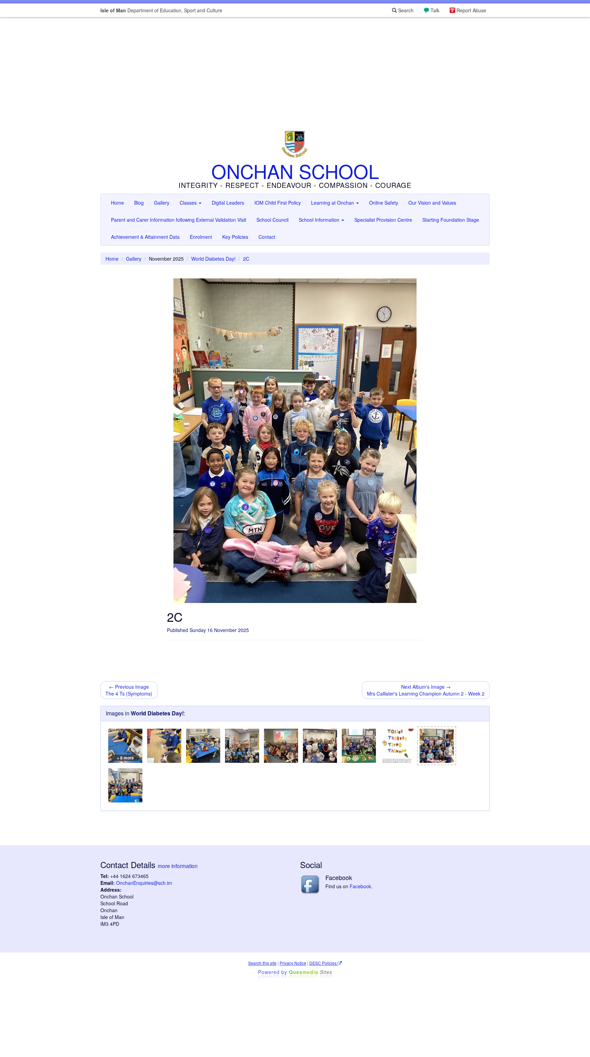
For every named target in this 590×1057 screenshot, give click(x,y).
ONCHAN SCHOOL (295, 170)
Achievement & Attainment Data (145, 236)
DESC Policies (323, 963)
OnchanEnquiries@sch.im (144, 882)
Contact (266, 236)
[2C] (436, 745)
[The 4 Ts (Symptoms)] (397, 745)
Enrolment (201, 236)
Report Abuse (471, 10)
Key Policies (235, 236)
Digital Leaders (228, 202)
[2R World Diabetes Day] (125, 785)
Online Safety (383, 202)
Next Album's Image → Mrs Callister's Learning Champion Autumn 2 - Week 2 (425, 690)
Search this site (262, 963)
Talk (435, 10)
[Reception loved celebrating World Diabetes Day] (358, 745)
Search (405, 10)
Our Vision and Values (432, 202)
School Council (272, 219)
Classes (189, 202)
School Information (320, 219)
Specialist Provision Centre (383, 219)
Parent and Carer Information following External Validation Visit (178, 219)
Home (117, 202)
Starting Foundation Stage (450, 219)
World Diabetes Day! (213, 258)
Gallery (161, 202)
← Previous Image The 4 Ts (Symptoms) (129, 690)
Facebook (360, 886)
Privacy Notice (293, 963)
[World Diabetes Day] (164, 745)
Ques (310, 972)
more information (178, 865)
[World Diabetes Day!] (242, 745)
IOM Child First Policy (277, 202)
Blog (139, 202)
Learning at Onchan (333, 202)
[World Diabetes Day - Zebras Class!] (319, 745)
